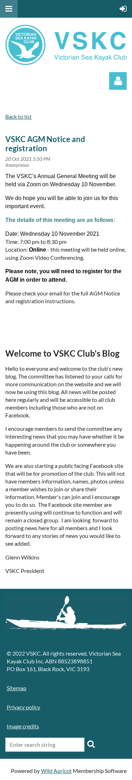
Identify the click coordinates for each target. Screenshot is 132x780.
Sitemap (16, 688)
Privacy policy (23, 707)
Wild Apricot (56, 770)
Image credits (23, 726)
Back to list (18, 116)
